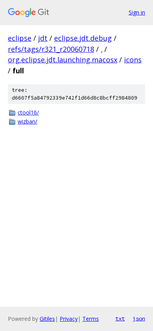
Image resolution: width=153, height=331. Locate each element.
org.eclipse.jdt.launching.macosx (62, 59)
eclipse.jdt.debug (83, 38)
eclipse (19, 38)
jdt (42, 38)
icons (133, 59)
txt (120, 318)
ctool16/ (28, 112)
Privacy (69, 318)
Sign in (137, 12)
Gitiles (47, 318)
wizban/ (27, 121)
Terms (90, 318)
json (139, 318)
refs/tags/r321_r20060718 (51, 49)
